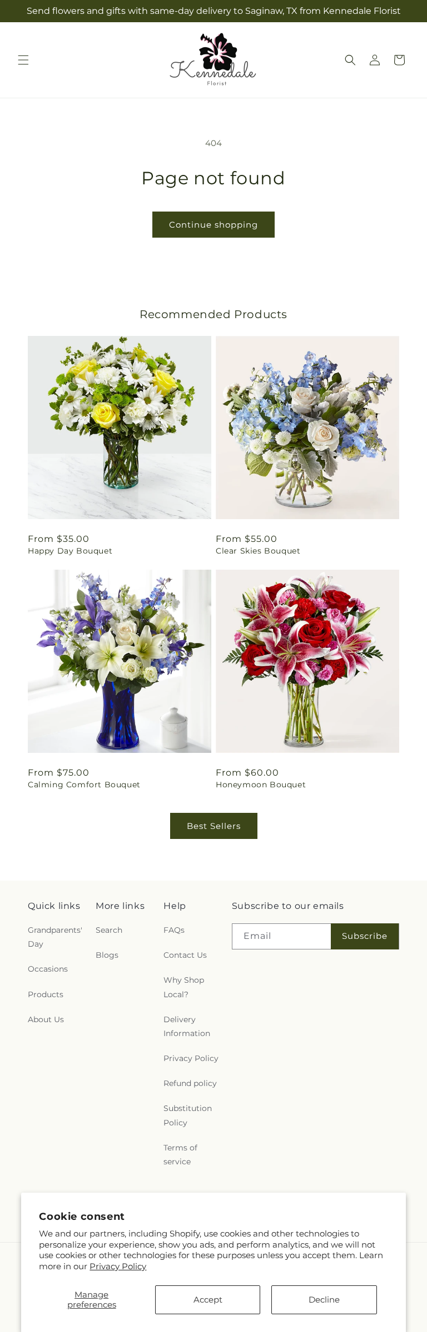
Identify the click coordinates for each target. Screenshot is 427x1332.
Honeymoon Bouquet (261, 785)
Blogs (107, 955)
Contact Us (185, 955)
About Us (46, 1019)
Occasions (48, 969)
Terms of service (180, 1155)
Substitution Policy (187, 1115)
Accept (207, 1299)
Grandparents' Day (55, 937)
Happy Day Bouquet (70, 551)
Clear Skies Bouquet (258, 551)
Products (45, 994)
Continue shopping (213, 224)
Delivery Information (186, 1026)
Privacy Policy (118, 1266)
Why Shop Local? (183, 987)
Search (109, 930)
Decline (324, 1299)
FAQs (174, 930)
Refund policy (190, 1083)
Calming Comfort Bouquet (84, 785)
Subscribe (365, 936)
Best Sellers (214, 826)
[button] (23, 60)
